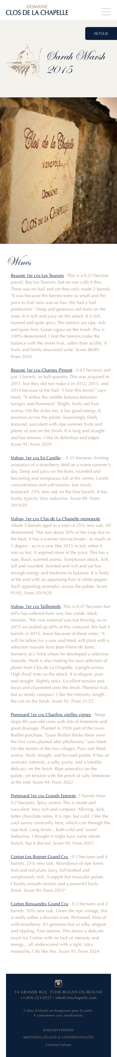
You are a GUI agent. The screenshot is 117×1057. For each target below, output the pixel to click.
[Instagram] (58, 983)
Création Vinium (58, 1045)
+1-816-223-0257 (36, 998)
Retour (101, 34)
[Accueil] (37, 10)
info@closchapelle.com (76, 998)
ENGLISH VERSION (58, 1030)
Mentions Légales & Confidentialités (58, 1037)
